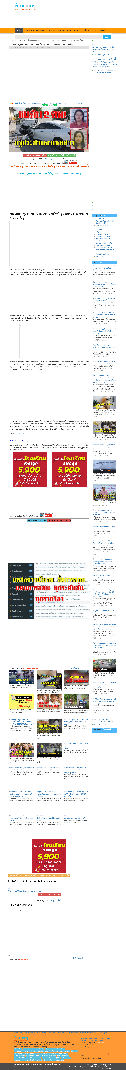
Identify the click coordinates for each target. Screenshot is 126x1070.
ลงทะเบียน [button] (103, 30)
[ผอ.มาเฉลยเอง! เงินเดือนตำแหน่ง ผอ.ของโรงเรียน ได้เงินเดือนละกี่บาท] (76, 817)
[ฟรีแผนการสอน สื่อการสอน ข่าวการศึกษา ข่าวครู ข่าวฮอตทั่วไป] (25, 7)
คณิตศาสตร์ (40, 1051)
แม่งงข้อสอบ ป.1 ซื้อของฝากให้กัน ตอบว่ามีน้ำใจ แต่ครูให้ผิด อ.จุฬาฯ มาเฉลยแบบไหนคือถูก (104, 476)
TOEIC (109, 722)
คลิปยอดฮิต (48, 1049)
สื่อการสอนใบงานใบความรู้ (22, 1053)
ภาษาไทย (52, 1051)
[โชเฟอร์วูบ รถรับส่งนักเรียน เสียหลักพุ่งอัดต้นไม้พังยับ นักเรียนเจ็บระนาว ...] (104, 315)
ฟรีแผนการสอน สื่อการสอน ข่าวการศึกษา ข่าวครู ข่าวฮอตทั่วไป (95, 1039)
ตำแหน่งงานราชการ (48, 1033)
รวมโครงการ (98, 1033)
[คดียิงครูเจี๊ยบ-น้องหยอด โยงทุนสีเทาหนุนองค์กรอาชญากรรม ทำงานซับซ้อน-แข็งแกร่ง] (104, 701)
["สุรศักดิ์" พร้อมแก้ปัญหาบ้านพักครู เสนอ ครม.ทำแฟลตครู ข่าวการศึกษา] (104, 447)
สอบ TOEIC (63, 103)
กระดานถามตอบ (62, 1033)
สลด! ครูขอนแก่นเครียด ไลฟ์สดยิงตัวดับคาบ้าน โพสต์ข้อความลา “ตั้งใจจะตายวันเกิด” (49, 736)
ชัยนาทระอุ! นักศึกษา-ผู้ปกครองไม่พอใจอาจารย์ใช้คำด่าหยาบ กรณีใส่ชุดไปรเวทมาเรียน (49, 760)
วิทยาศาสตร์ (33, 1051)
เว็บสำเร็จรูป (80, 1066)
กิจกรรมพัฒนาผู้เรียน (20, 1058)
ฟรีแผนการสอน (51, 30)
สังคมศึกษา (67, 1051)
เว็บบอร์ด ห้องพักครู (102, 254)
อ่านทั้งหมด (75, 668)
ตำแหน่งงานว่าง (27, 1049)
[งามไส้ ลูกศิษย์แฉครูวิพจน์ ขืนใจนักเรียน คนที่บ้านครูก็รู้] (49, 769)
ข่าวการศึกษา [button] (28, 30)
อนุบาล (39, 1058)
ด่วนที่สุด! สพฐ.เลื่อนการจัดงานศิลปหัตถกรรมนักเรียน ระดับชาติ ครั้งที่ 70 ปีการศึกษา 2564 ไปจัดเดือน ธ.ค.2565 (21, 728)
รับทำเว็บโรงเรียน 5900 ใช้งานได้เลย (27, 103)
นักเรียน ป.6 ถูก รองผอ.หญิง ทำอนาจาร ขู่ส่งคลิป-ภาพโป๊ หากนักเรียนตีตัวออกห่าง (104, 568)
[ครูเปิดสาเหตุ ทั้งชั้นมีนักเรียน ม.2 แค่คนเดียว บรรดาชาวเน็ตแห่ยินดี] (104, 612)
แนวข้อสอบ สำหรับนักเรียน (104, 236)
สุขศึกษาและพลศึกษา (62, 1055)
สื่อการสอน (61, 30)
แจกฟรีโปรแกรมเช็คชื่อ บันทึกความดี (61, 155)
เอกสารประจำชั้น (63, 875)
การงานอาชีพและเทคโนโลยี (49, 1055)
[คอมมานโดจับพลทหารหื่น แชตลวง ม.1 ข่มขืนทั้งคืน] (104, 528)
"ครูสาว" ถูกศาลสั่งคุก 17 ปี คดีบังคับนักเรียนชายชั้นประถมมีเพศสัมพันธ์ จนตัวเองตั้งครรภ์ (104, 550)
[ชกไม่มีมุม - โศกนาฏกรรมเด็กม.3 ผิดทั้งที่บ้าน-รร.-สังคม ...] (104, 300)
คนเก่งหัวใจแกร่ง (31, 1058)
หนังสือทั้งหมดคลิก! (78, 958)
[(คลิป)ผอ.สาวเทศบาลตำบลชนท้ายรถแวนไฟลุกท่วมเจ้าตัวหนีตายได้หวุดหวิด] (104, 512)
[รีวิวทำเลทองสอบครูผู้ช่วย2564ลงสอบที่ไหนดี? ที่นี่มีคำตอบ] (21, 701)
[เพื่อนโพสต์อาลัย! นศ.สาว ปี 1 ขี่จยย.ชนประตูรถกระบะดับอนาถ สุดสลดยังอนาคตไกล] (76, 770)
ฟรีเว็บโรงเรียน (85, 30)
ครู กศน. (76, 30)
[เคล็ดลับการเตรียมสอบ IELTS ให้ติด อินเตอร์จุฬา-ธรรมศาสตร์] (104, 363)
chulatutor (100, 719)
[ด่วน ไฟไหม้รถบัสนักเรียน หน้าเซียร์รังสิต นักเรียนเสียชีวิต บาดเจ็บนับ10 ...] (104, 347)
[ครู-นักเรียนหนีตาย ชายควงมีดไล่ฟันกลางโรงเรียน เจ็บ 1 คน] (104, 665)
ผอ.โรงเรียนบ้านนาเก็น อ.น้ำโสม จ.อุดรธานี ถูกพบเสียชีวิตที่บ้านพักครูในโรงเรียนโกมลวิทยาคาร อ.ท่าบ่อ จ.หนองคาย (49, 692)
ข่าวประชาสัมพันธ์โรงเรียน (21, 1051)
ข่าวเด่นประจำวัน (20, 1035)
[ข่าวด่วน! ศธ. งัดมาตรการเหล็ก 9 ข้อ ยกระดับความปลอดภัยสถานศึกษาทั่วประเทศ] (104, 268)
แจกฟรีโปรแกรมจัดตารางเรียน (35, 155)
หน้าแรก (19, 30)
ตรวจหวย (25, 1060)
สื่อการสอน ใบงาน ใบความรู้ (105, 221)
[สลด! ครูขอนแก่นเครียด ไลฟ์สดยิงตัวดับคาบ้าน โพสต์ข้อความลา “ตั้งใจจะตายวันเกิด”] (49, 726)
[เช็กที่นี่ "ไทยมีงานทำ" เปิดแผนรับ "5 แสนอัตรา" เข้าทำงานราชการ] (104, 72)
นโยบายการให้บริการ (48, 1060)
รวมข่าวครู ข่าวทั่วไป (23, 40)
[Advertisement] (75, 15)
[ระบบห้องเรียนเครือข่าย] (104, 725)
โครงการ (99, 230)
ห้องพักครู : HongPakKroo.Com (102, 1064)
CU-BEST (72, 103)
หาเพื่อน (63, 1058)
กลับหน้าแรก (72, 1066)
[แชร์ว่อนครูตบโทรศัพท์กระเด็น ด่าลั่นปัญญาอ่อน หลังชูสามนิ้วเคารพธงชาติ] (76, 722)
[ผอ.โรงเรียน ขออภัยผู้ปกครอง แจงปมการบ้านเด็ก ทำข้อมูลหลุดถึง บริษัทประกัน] (104, 685)
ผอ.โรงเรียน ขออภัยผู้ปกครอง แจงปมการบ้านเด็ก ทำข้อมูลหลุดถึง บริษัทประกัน (103, 691)
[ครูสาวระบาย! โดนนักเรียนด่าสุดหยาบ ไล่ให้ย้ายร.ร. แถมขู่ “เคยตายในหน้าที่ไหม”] (49, 794)
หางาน (69, 1058)
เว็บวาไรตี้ (105, 1066)
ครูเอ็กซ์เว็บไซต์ (96, 1058)
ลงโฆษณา (99, 256)
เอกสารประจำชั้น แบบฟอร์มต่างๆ (48, 1053)
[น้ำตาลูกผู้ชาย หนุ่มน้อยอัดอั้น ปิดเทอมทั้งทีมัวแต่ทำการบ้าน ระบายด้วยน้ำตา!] (49, 701)
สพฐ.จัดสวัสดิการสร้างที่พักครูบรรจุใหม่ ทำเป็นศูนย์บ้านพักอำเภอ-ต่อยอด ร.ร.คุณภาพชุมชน (104, 412)
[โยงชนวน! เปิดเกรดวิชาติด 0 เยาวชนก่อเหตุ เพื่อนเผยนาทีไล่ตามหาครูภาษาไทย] (104, 284)
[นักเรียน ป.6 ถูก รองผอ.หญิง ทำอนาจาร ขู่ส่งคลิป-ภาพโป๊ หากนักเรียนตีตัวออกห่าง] (104, 561)
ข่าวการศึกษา (18, 1033)
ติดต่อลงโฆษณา (60, 1060)
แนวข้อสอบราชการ (102, 234)
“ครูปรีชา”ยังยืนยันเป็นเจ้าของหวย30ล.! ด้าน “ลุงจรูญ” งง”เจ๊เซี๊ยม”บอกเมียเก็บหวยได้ (21, 760)
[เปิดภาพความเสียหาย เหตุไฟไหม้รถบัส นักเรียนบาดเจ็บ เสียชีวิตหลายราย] (104, 331)
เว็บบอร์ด (32, 1060)
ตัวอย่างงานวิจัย (30, 875)
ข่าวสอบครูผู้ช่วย (101, 241)
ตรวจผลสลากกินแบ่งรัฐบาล (105, 252)
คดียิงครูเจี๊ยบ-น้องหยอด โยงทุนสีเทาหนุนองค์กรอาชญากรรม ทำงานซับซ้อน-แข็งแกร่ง (103, 708)
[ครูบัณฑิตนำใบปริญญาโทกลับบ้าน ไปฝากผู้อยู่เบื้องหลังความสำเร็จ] (21, 769)
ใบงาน (21, 875)
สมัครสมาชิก (41, 1035)
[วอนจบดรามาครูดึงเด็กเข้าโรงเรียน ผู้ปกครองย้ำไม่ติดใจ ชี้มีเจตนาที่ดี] (21, 677)
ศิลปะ (46, 1051)
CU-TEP (80, 103)
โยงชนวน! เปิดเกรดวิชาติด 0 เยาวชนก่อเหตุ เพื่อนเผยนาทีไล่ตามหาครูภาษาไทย (104, 291)
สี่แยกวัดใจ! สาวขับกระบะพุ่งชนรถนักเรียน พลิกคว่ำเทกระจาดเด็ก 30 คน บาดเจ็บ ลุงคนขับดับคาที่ (104, 634)
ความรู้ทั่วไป (57, 1058)
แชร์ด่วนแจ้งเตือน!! (47, 1058)
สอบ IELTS (53, 103)
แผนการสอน (13, 875)
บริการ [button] (94, 30)
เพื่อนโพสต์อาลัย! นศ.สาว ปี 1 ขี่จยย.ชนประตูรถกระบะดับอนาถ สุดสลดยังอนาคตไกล (76, 776)
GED (40, 103)
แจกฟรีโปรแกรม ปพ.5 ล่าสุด (37, 520)
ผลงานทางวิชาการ (75, 1033)
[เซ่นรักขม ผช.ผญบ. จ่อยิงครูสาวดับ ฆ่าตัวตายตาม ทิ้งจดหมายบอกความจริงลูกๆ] (76, 746)
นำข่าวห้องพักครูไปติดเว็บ (88, 1043)
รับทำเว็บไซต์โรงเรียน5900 (93, 1066)
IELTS (46, 103)
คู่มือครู (69, 30)
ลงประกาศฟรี (31, 1035)
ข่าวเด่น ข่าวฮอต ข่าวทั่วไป (104, 243)
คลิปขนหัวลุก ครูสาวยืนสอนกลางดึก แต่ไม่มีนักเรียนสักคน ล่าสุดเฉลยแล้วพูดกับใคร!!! (104, 652)
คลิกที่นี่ (93, 1054)
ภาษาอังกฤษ (59, 1051)
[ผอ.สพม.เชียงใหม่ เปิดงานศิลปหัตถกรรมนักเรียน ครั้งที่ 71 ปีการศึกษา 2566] (104, 492)
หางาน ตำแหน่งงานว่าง (104, 248)
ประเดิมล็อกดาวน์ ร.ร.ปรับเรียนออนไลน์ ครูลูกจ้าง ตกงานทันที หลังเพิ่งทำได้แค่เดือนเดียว (21, 801)
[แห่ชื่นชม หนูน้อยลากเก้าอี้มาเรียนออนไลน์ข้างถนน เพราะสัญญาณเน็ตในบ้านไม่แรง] (76, 701)
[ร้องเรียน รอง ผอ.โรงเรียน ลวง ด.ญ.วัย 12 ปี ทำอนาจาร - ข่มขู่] (104, 577)
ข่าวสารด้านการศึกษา (103, 239)
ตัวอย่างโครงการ (42, 875)
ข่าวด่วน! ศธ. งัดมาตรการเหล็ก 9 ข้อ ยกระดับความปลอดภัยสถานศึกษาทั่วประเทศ (104, 275)
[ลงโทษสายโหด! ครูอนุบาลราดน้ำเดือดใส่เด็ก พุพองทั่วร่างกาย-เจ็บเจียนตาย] (76, 677)
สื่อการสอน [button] (39, 30)
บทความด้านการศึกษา (103, 245)
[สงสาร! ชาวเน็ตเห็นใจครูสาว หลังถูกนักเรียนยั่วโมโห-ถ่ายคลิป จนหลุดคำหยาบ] (49, 818)
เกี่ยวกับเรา (39, 1060)
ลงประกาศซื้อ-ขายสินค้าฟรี (105, 250)
